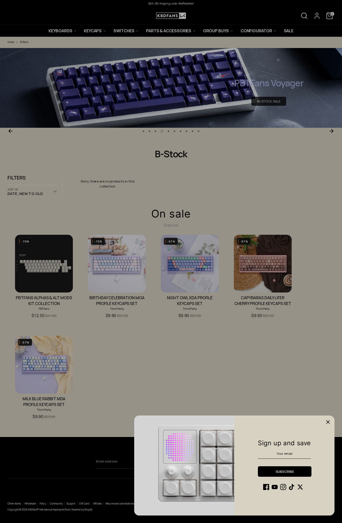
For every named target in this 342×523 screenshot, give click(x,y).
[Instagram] (283, 487)
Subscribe (285, 471)
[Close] (327, 422)
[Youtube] (275, 487)
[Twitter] (300, 487)
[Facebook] (266, 487)
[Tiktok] (292, 487)
